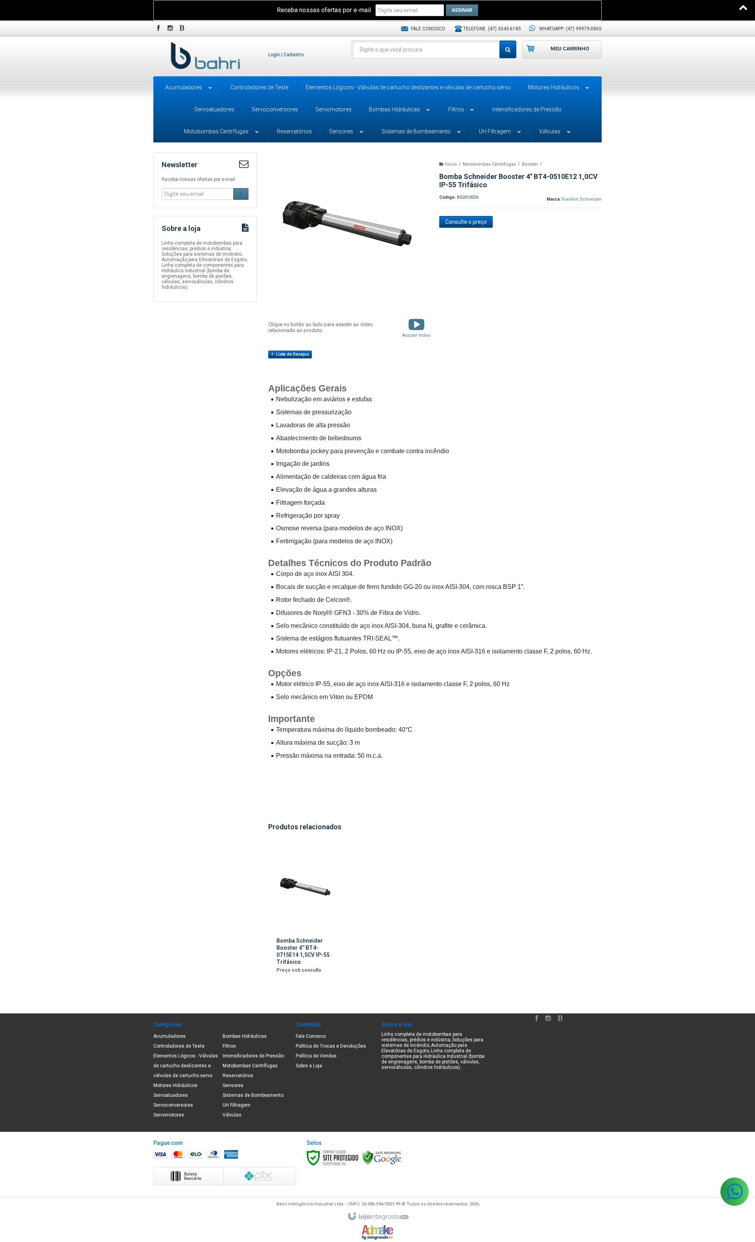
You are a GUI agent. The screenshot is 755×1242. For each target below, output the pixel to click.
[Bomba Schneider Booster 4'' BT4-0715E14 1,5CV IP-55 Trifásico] (306, 913)
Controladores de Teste (178, 1046)
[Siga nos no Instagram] (171, 28)
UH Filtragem (236, 1105)
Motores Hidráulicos (175, 1085)
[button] (416, 327)
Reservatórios (238, 1075)
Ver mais (306, 969)
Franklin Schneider (582, 199)
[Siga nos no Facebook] (159, 28)
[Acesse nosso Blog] (183, 28)
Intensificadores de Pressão (253, 1056)
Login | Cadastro (286, 54)
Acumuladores (169, 1036)
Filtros (229, 1046)
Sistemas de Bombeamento (253, 1095)
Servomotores (168, 1115)
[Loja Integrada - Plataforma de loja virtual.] (377, 1216)
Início (451, 164)
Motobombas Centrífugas (489, 164)
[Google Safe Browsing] (381, 1158)
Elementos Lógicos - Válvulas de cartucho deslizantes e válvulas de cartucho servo (185, 1065)
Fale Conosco (427, 28)
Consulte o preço (466, 222)
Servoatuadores (170, 1095)
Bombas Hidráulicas (245, 1036)
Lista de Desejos (292, 354)
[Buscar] (507, 49)
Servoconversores (173, 1105)
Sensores (233, 1085)
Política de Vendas (316, 1056)
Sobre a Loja (309, 1066)
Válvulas (232, 1115)
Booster (530, 164)
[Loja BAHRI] (205, 55)
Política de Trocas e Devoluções (331, 1046)
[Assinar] (462, 10)
